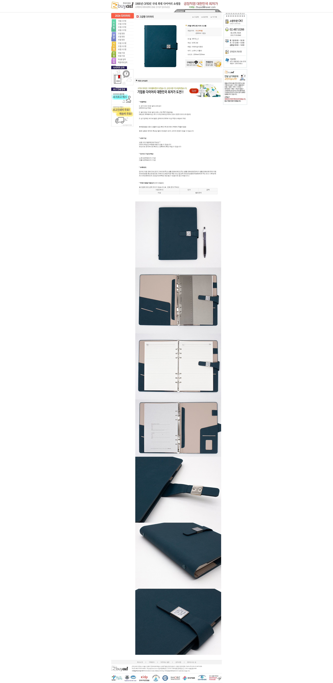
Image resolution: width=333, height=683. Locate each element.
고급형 (196, 17)
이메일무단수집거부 (138, 671)
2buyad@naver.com (152, 668)
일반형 (205, 17)
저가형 (214, 17)
